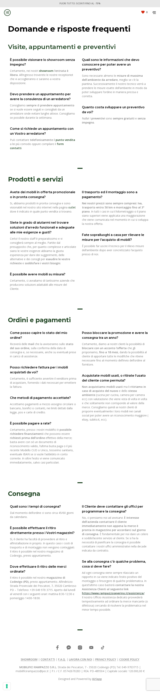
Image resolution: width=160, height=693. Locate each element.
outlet (72, 207)
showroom (46, 71)
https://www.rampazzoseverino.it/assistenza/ (113, 593)
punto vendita (65, 140)
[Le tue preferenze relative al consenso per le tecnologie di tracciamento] (7, 686)
